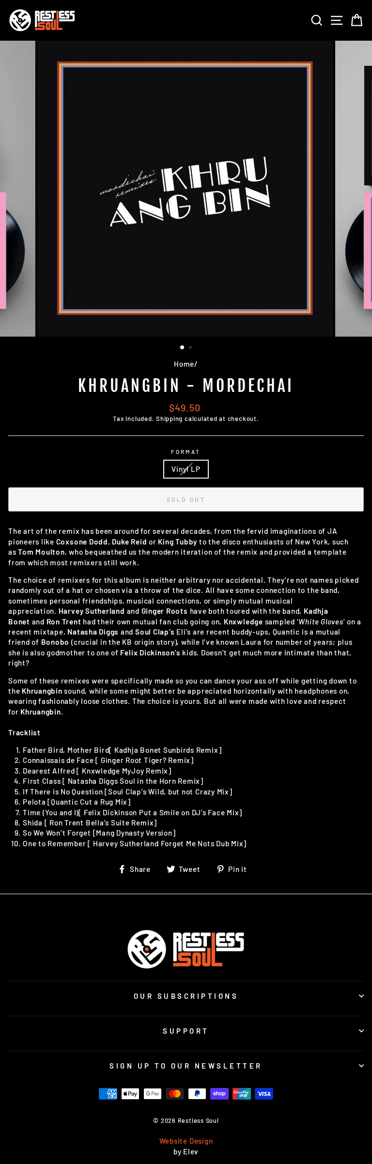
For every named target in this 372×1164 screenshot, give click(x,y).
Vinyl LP (185, 469)
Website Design (186, 1140)
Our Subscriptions (186, 996)
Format (186, 452)
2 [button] (191, 348)
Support (186, 1030)
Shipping (169, 418)
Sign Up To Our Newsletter (186, 1065)
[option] (186, 189)
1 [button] (182, 347)
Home (184, 363)
